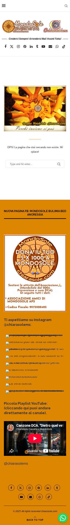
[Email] (50, 46)
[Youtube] (43, 46)
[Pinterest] (24, 46)
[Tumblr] (37, 46)
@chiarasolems (16, 464)
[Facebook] (5, 46)
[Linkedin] (31, 46)
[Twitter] (11, 46)
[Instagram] (18, 46)
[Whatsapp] (57, 46)
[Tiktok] (64, 46)
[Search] (66, 5)
